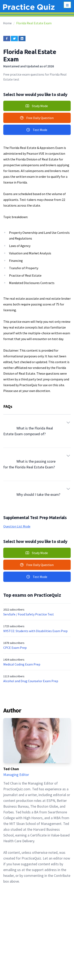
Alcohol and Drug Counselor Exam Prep (30, 681)
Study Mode (40, 106)
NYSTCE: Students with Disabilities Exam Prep (35, 631)
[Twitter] (14, 38)
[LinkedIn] (21, 38)
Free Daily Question (40, 118)
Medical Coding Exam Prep (21, 664)
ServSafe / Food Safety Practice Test (28, 614)
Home (7, 23)
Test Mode (40, 130)
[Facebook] (6, 38)
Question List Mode (16, 526)
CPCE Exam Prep (15, 648)
